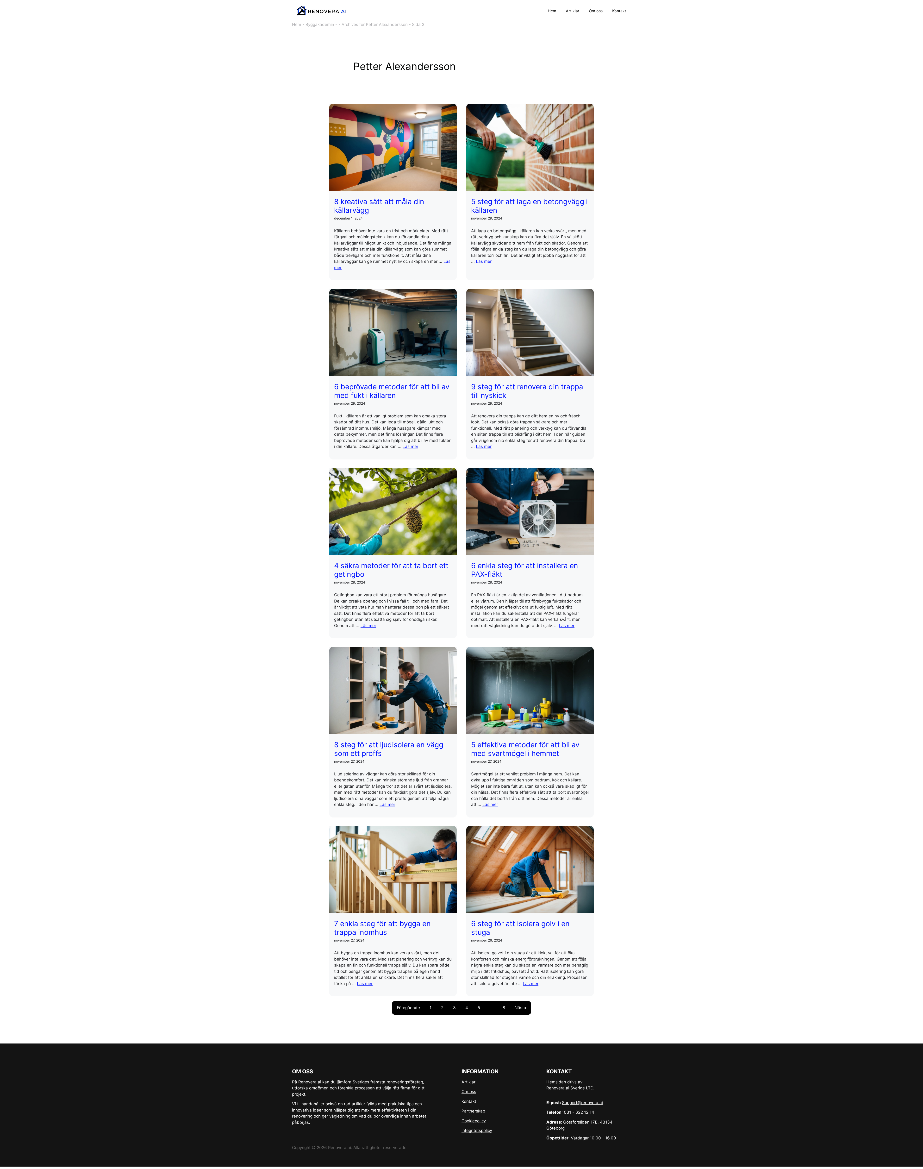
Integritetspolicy (477, 1130)
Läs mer (484, 261)
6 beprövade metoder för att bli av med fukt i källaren (391, 391)
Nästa (520, 1007)
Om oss (596, 10)
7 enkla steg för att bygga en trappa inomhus (382, 927)
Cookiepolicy (474, 1121)
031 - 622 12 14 (579, 1112)
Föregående (408, 1007)
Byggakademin (320, 24)
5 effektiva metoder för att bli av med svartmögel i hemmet (525, 749)
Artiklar (572, 10)
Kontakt (619, 10)
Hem (552, 10)
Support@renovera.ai (582, 1102)
